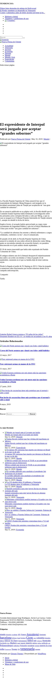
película (45, 643)
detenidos (47, 638)
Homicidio (46, 641)
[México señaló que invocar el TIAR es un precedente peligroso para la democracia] (28, 463)
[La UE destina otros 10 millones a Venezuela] (23, 482)
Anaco (23, 634)
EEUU (8, 640)
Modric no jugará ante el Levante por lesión (21, 435)
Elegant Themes (17, 654)
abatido (3, 634)
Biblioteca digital (11, 17)
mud (18, 643)
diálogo (2, 641)
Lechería (3, 643)
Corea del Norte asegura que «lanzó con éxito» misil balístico (24, 350)
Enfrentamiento (22, 641)
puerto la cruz (46, 645)
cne (35, 638)
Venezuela (9, 48)
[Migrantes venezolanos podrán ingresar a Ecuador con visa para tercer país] (28, 502)
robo (2, 649)
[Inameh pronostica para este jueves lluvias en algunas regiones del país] (28, 491)
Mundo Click (10, 57)
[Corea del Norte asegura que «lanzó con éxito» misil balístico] (24, 346)
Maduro (13, 643)
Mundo (7, 55)
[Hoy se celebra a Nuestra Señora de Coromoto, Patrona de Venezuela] (28, 512)
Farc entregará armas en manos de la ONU (17, 364)
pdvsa (39, 643)
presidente (31, 646)
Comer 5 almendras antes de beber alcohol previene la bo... (22, 13)
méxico (34, 643)
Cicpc (29, 637)
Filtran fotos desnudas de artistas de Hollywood (18, 8)
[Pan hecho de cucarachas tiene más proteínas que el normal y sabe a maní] (26, 393)
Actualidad (9, 46)
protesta (37, 646)
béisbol (23, 638)
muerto (29, 643)
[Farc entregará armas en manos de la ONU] (17, 359)
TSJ (19, 649)
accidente (14, 635)
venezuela (27, 649)
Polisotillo (23, 646)
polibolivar (16, 646)
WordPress (42, 654)
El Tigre (14, 640)
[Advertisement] (26, 94)
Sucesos (8, 50)
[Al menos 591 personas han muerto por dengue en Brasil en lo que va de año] (28, 452)
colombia (40, 638)
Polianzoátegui (6, 645)
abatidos (9, 635)
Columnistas (9, 61)
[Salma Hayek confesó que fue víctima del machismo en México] (28, 441)
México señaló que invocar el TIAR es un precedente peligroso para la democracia (25, 466)
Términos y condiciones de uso (17, 19)
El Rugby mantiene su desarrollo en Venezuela (18, 10)
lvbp (8, 643)
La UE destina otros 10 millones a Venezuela (22, 484)
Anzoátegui (32, 634)
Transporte (8, 649)
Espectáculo (9, 59)
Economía (9, 51)
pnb (49, 643)
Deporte (8, 53)
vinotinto (37, 649)
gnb (34, 641)
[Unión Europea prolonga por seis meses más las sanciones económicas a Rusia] (26, 375)
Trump (14, 649)
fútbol (30, 640)
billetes (14, 638)
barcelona (5, 637)
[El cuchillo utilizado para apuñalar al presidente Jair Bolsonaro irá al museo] (28, 474)
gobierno (39, 641)
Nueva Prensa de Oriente (20, 139)
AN (19, 635)
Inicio (7, 658)
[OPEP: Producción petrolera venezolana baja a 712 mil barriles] (28, 523)
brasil (18, 638)
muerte (23, 643)
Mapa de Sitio (10, 664)
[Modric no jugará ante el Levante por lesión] (22, 433)
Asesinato (42, 635)
